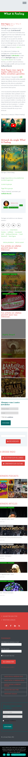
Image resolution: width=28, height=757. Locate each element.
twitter (6, 626)
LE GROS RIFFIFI (3, 481)
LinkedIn (13, 225)
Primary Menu (24, 3)
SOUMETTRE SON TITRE (10, 616)
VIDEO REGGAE (5, 254)
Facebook (8, 225)
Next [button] (26, 489)
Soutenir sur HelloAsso (14, 458)
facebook (10, 626)
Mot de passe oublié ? (7, 667)
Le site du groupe (6, 184)
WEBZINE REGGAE (13, 207)
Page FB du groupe (7, 188)
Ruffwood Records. (12, 234)
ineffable (10, 232)
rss (19, 626)
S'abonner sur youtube (14, 464)
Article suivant (19, 242)
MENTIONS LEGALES (9, 620)
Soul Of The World (7, 60)
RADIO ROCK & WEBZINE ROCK (13, 676)
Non (8, 754)
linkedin (15, 626)
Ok (4, 754)
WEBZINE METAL (10, 526)
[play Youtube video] (13, 125)
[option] (13, 281)
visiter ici (18, 47)
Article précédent (8, 242)
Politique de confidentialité (18, 754)
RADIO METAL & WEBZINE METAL (14, 680)
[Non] (26, 751)
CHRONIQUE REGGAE (6, 274)
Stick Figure (12, 236)
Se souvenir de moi (8, 656)
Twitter (3, 225)
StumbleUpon (19, 225)
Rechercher (14, 441)
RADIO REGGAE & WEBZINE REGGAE (12, 685)
